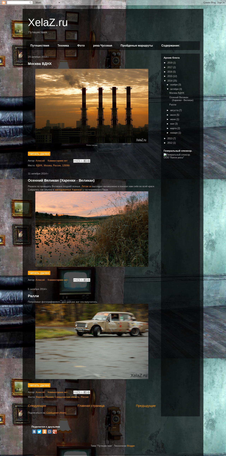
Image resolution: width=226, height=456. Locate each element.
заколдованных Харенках (69, 189)
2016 (170, 71)
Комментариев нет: (58, 160)
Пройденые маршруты (137, 45)
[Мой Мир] (49, 431)
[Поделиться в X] (82, 161)
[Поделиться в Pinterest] (88, 161)
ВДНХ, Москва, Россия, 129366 (53, 165)
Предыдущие (146, 406)
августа (174, 110)
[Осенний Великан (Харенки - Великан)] (39, 274)
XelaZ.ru (48, 22)
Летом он (86, 186)
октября (174, 89)
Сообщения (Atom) (56, 412)
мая (172, 123)
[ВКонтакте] (34, 431)
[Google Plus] (55, 431)
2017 (170, 67)
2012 (170, 143)
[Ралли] (39, 386)
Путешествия (39, 45)
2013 (170, 138)
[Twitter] (39, 431)
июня (173, 119)
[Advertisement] (180, 216)
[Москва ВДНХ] (39, 155)
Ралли (33, 296)
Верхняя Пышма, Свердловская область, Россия (62, 397)
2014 (170, 80)
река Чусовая (102, 45)
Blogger (131, 446)
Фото (81, 45)
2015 (170, 76)
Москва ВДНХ (40, 64)
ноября (174, 84)
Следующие (37, 406)
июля (173, 115)
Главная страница (91, 406)
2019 (170, 62)
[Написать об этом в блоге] (78, 161)
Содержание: (170, 45)
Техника (63, 45)
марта (173, 128)
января (174, 132)
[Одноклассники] (44, 431)
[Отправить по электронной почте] (75, 161)
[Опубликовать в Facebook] (85, 161)
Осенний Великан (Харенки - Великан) (61, 180)
